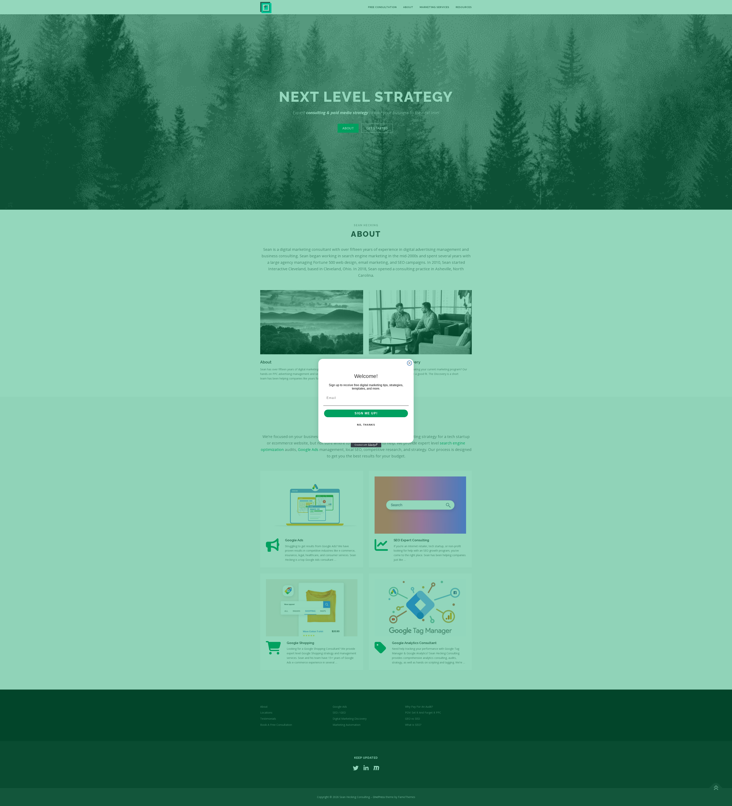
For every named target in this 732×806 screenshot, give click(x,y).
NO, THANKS (366, 424)
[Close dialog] (409, 363)
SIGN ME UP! (366, 413)
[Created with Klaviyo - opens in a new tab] (366, 445)
